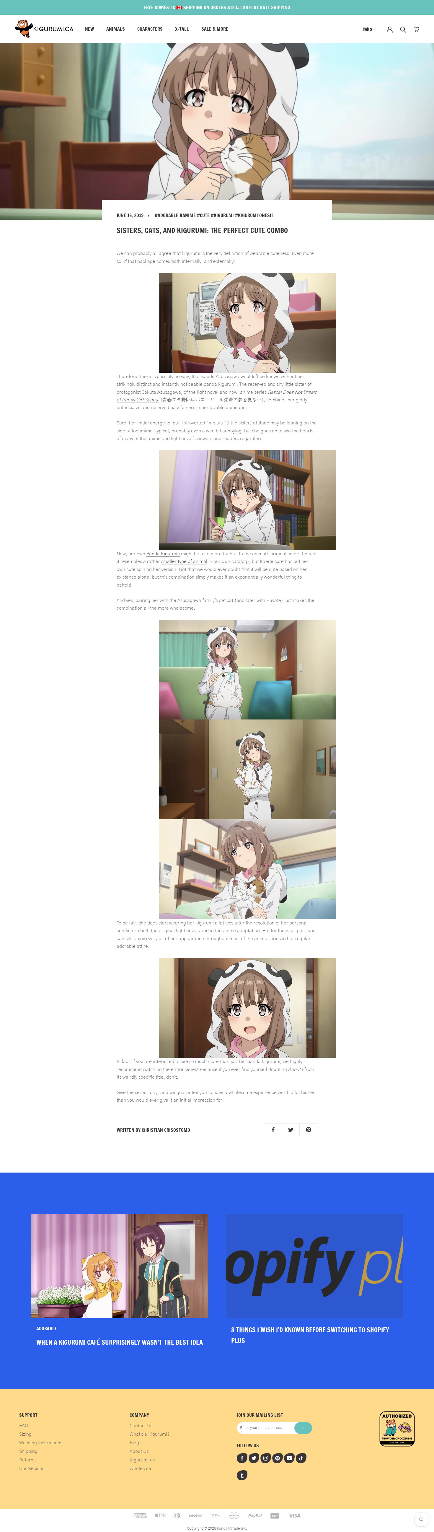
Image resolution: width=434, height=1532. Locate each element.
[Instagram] (265, 1458)
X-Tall (182, 29)
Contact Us (141, 1425)
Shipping (28, 1451)
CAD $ (367, 29)
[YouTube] (289, 1458)
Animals (115, 29)
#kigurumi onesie (254, 215)
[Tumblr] (242, 1475)
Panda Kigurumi (163, 553)
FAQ (23, 1425)
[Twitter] (254, 1458)
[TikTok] (301, 1458)
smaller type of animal (184, 561)
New (89, 29)
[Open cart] (416, 29)
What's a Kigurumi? (149, 1434)
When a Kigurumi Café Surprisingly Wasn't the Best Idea (119, 1342)
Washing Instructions (40, 1442)
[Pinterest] (277, 1458)
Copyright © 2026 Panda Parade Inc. (217, 1529)
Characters (150, 29)
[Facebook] (242, 1458)
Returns (27, 1460)
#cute (203, 215)
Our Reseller (32, 1468)
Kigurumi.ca (142, 1460)
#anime (188, 215)
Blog (134, 1442)
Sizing (25, 1434)
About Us (139, 1451)
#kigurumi (222, 215)
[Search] (403, 29)
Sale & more (214, 29)
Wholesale (140, 1468)
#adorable (166, 215)
